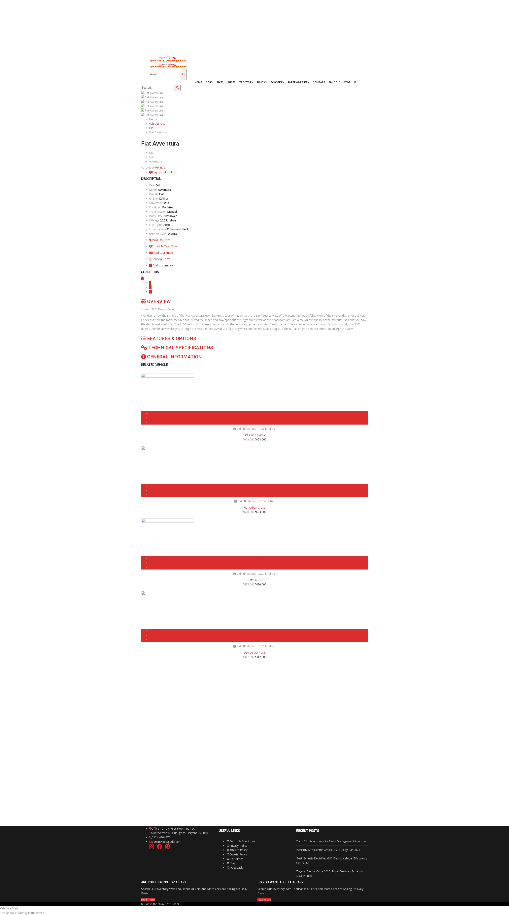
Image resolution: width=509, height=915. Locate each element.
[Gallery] (258, 422)
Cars (209, 82)
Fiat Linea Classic (255, 435)
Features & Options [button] (171, 338)
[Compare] (258, 418)
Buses (231, 82)
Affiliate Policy (238, 850)
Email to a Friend (163, 252)
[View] (258, 413)
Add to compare (163, 265)
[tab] (254, 301)
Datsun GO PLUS (255, 652)
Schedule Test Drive (165, 246)
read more (148, 899)
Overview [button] (158, 301)
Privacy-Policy (238, 845)
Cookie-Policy (238, 854)
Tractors (246, 82)
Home (198, 82)
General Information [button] (174, 357)
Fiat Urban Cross (254, 507)
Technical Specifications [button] (180, 347)
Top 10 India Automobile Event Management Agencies (331, 841)
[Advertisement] (254, 28)
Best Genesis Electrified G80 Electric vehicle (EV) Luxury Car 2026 (331, 860)
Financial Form (160, 259)
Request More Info (164, 172)
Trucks (262, 82)
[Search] (184, 74)
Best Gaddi (172, 904)
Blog (232, 863)
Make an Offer (161, 240)
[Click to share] (142, 278)
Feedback (236, 867)
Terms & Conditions (242, 841)
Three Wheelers (298, 82)
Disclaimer (236, 859)
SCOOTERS (277, 82)
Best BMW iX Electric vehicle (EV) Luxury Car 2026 (328, 850)
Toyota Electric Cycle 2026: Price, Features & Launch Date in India (330, 873)
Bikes (220, 82)
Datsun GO (254, 580)
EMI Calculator (339, 82)
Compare (319, 82)
